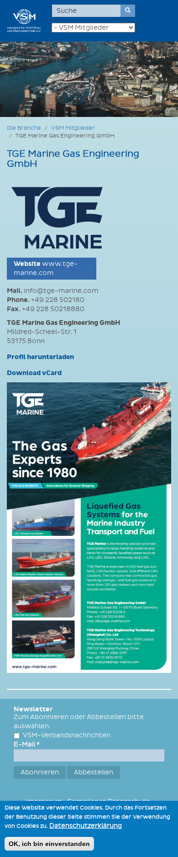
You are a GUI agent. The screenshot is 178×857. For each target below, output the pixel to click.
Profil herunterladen (40, 357)
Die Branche (24, 128)
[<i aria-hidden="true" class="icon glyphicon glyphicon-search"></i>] (127, 11)
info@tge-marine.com (61, 291)
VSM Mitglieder (73, 128)
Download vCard (34, 373)
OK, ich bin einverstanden (49, 843)
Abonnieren (40, 772)
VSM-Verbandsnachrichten (66, 735)
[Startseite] (24, 20)
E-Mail (27, 744)
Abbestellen (93, 772)
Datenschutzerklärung (85, 826)
